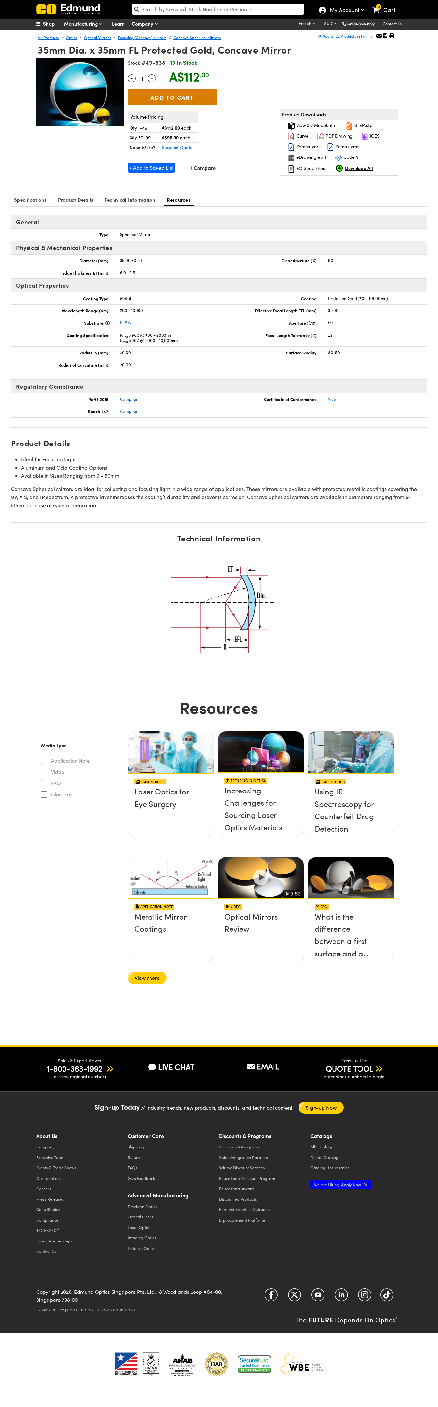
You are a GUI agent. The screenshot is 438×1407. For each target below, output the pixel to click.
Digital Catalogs (325, 1157)
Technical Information (130, 199)
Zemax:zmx (346, 146)
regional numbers (88, 1076)
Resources (178, 199)
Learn (118, 23)
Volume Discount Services (242, 1167)
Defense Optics (142, 1248)
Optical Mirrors (97, 37)
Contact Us (392, 23)
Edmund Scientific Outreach (244, 1209)
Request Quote (177, 147)
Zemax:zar (306, 146)
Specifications (30, 199)
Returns (135, 1157)
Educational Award (236, 1188)
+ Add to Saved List (151, 167)
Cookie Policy (80, 1310)
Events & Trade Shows (56, 1167)
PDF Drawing (338, 136)
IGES (374, 136)
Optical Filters (140, 1216)
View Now (170, 810)
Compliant (129, 399)
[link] (387, 5)
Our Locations (49, 1178)
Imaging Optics (142, 1237)
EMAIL (268, 1066)
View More (147, 977)
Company (143, 23)
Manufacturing (81, 23)
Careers (43, 1188)
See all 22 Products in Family (348, 35)
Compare (204, 168)
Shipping (136, 1146)
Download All (359, 168)
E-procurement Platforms (242, 1220)
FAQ (56, 783)
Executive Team (50, 1157)
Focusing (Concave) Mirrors (142, 37)
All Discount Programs (239, 1146)
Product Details (76, 199)
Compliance (47, 1220)
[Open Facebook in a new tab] (271, 1296)
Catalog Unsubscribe (330, 1167)
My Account (344, 10)
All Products (48, 37)
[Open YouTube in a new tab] (318, 1296)
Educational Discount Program (247, 1178)
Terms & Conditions (116, 1310)
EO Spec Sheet (311, 168)
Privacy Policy (50, 1310)
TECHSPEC (47, 1230)
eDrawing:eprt (310, 157)
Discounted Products (238, 1199)
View (332, 399)
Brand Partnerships (54, 1240)
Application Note (70, 760)
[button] (363, 24)
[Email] (379, 35)
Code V (350, 157)
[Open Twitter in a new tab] (294, 1296)
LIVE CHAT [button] (176, 1067)
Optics (71, 37)
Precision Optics (142, 1206)
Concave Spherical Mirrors (197, 37)
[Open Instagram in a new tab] (365, 1296)
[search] (218, 9)
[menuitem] (52, 24)
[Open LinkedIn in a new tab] (341, 1296)
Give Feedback (141, 1178)
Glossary (61, 794)
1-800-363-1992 (361, 23)
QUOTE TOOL (349, 1068)
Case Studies (48, 1209)
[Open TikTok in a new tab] (387, 1296)
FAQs (132, 1167)
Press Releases (50, 1199)
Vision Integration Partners (243, 1157)
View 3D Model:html (316, 125)
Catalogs (321, 1146)
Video (57, 771)
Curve (301, 136)
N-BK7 (126, 323)
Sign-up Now (321, 1107)
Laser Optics (139, 1227)
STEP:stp (363, 125)
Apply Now (338, 1184)
